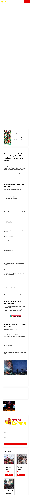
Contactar (27, 1)
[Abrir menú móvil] (14, 1)
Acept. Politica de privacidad (9, 441)
